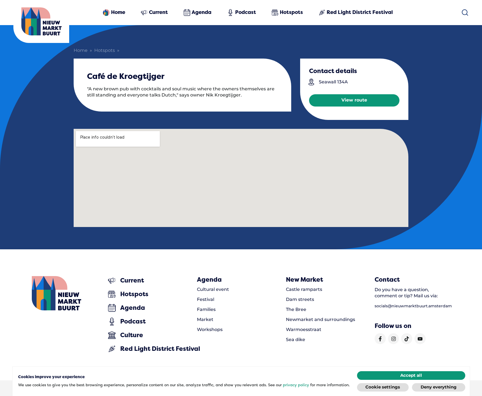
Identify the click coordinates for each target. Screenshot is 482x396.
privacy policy (296, 384)
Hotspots (104, 50)
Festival (205, 299)
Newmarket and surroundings (320, 319)
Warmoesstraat (303, 329)
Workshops (210, 329)
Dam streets (300, 299)
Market (205, 319)
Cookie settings (382, 387)
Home (81, 50)
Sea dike (295, 339)
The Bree (296, 309)
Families (206, 309)
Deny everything (439, 387)
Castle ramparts (304, 289)
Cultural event (213, 289)
